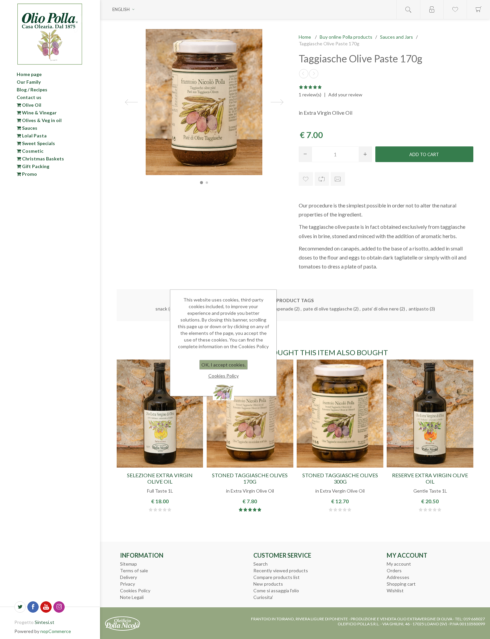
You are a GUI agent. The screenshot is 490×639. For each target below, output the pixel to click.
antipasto (419, 308)
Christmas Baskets (42, 158)
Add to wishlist (306, 179)
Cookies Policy (135, 590)
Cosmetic (32, 151)
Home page (29, 74)
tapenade (283, 308)
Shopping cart (401, 584)
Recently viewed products (280, 570)
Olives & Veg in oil (41, 120)
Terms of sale (134, 570)
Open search (408, 9)
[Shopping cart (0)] (478, 9)
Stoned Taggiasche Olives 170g (250, 478)
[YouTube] (46, 607)
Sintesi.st (44, 622)
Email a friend (338, 179)
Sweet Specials (38, 143)
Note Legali (132, 597)
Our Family (29, 82)
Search (260, 564)
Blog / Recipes (32, 89)
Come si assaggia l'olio (276, 590)
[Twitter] (20, 607)
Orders (394, 570)
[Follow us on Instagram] (59, 607)
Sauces (29, 128)
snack (161, 308)
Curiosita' (263, 597)
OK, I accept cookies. (223, 365)
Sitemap (128, 564)
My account (399, 564)
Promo (29, 174)
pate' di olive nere (380, 308)
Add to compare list (322, 179)
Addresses (398, 577)
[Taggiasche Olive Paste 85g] (303, 73)
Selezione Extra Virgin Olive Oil (160, 478)
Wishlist (395, 590)
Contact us (29, 97)
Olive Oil (31, 105)
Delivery (128, 577)
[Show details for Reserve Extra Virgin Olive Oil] (430, 413)
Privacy (127, 584)
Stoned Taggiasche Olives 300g (340, 478)
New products (268, 584)
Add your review (345, 94)
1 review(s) (310, 94)
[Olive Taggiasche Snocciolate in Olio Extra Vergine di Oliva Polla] (250, 413)
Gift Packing (35, 166)
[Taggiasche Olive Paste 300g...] (313, 73)
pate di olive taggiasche (327, 308)
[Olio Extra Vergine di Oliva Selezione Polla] (160, 413)
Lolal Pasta (34, 135)
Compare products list (276, 577)
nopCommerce (55, 631)
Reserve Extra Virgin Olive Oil (430, 478)
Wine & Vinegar (39, 112)
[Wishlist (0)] (455, 9)
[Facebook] (33, 607)
